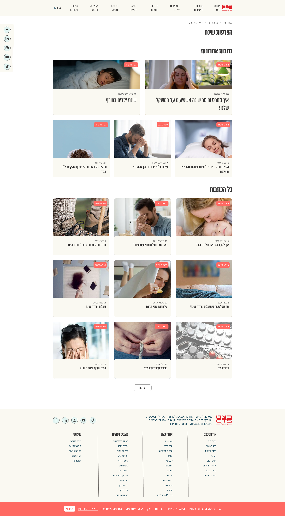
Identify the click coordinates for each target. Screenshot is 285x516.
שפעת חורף (123, 460)
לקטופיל (169, 460)
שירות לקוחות (74, 8)
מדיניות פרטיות (75, 450)
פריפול (169, 490)
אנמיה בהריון (123, 446)
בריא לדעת (133, 8)
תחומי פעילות (210, 450)
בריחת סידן (123, 485)
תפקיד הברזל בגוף (120, 441)
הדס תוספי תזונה (165, 450)
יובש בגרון (124, 490)
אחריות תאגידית (198, 8)
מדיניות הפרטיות (88, 509)
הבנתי (69, 509)
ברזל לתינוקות (122, 450)
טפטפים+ (168, 485)
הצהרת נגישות (75, 446)
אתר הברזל (168, 446)
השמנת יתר (123, 470)
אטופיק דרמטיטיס (120, 475)
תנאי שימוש (76, 455)
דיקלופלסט (167, 480)
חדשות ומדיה (115, 8)
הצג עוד (142, 387)
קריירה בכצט (94, 8)
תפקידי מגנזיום (122, 495)
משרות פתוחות (210, 475)
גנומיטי (169, 470)
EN (54, 8)
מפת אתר (77, 460)
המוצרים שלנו (175, 8)
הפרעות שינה (122, 455)
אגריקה (169, 475)
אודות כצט (217, 8)
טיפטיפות (168, 441)
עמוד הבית (227, 22)
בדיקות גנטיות (154, 8)
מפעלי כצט (211, 460)
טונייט (170, 455)
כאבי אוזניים (123, 465)
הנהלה (213, 455)
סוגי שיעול (124, 480)
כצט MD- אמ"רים (164, 495)
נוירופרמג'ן (168, 465)
